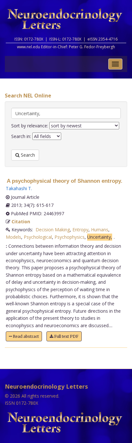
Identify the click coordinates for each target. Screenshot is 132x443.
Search (27, 155)
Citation (21, 221)
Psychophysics (69, 237)
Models (13, 237)
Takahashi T (18, 188)
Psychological (38, 237)
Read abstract (25, 336)
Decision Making (53, 229)
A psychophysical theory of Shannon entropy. (64, 181)
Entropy (80, 229)
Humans (99, 229)
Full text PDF (65, 336)
